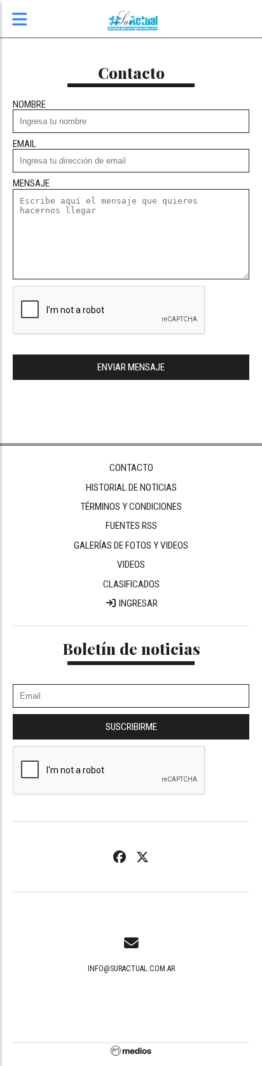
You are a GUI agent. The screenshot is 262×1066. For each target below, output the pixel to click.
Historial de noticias (131, 487)
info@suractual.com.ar (131, 968)
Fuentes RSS (131, 525)
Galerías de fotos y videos (131, 545)
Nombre (29, 104)
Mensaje (31, 183)
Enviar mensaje (131, 367)
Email (24, 144)
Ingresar (137, 603)
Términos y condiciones (131, 506)
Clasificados (131, 584)
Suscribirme (131, 727)
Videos (131, 564)
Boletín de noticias (131, 648)
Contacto (131, 467)
